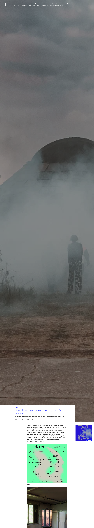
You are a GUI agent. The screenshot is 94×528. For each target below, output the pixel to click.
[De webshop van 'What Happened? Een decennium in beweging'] (84, 433)
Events (16, 407)
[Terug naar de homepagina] (8, 4)
